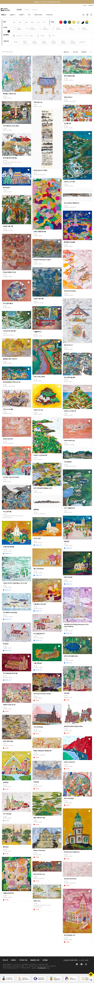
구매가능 (75, 52)
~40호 (71, 28)
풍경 (20, 22)
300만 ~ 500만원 (63, 42)
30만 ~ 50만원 (25, 42)
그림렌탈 (19, 9)
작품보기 (3, 14)
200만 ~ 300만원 (53, 42)
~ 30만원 (15, 42)
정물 (26, 22)
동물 (32, 22)
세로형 (42, 35)
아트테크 (27, 9)
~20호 (45, 28)
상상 (38, 22)
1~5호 (19, 28)
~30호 (58, 28)
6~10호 (32, 28)
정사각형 (18, 35)
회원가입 (91, 5)
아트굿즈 (35, 9)
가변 (53, 35)
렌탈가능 (66, 52)
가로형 (31, 35)
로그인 (85, 5)
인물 (14, 22)
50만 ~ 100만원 (34, 42)
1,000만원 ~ (82, 42)
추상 (44, 22)
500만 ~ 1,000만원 (73, 42)
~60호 (84, 28)
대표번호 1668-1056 (70, 960)
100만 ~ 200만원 (44, 42)
